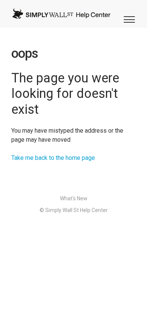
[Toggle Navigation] (128, 19)
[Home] (61, 14)
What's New (73, 198)
